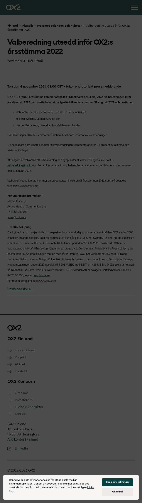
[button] (117, 482)
